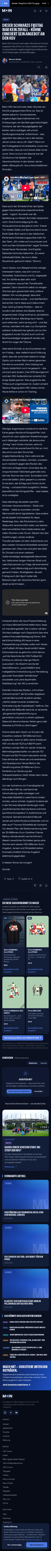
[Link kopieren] (46, 885)
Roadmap (7, 1518)
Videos (5, 1475)
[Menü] (46, 10)
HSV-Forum (8, 1467)
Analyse (6, 1436)
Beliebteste (33, 1063)
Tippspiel (6, 1471)
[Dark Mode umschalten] (40, 10)
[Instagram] (5, 1412)
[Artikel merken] (46, 67)
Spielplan (6, 1491)
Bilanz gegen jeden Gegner (14, 1459)
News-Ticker (8, 1483)
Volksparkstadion (10, 1495)
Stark (10, 879)
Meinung (6, 1440)
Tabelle (6, 1487)
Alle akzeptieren (37, 1545)
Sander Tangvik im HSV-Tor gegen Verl (28, 3)
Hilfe (4, 1514)
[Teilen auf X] (34, 885)
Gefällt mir (26, 879)
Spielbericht (8, 1428)
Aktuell (6, 1424)
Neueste (44, 1063)
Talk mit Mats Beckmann (13, 1463)
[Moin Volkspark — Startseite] (7, 11)
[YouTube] (16, 1412)
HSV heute (7, 1451)
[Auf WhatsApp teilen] (40, 885)
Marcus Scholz (15, 59)
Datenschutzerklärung (33, 1539)
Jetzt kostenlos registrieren (19, 1091)
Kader (5, 1455)
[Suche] (34, 10)
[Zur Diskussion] (39, 67)
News (6, 3)
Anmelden (38, 1091)
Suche (5, 1503)
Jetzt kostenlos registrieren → (16, 1384)
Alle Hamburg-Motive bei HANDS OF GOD (22, 1038)
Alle (44, 3)
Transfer (6, 1432)
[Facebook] (10, 1412)
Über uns (6, 1499)
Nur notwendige (14, 1545)
